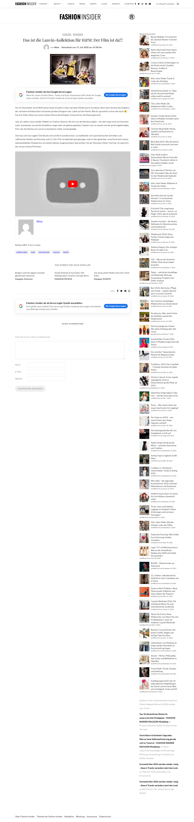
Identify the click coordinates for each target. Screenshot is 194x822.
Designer (78, 34)
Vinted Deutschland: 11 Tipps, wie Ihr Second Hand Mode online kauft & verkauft (164, 93)
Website (18, 378)
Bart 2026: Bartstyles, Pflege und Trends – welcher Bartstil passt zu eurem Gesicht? (163, 291)
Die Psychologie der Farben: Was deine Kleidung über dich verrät (163, 329)
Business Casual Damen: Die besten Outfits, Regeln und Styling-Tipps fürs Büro (163, 632)
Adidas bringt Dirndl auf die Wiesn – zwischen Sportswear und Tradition (164, 445)
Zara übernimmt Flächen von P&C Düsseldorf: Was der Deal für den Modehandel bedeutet (164, 173)
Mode (66, 252)
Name (17, 365)
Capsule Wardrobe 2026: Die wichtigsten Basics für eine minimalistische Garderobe (163, 604)
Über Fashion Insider (25, 816)
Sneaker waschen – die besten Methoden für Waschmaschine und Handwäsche (164, 224)
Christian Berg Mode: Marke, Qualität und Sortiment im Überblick (163, 131)
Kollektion (44, 252)
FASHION (43, 4)
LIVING (104, 4)
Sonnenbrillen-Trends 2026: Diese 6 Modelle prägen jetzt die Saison (165, 342)
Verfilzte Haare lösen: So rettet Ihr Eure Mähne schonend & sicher (164, 496)
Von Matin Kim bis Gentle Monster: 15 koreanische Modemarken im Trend (162, 198)
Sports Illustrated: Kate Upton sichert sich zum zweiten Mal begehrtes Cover (164, 52)
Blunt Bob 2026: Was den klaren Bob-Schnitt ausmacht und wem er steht (165, 144)
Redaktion (69, 816)
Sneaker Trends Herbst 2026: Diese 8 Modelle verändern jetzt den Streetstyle (165, 119)
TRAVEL (82, 4)
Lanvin (56, 252)
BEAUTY (57, 4)
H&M (33, 252)
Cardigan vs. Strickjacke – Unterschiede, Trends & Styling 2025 (164, 471)
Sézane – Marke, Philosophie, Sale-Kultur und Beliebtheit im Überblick (164, 658)
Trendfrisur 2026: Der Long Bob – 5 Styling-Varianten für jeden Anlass (164, 367)
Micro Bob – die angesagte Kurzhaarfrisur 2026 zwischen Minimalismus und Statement (164, 483)
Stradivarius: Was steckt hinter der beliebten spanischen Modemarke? (164, 316)
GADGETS (116, 4)
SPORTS (93, 4)
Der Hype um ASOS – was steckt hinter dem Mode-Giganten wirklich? (162, 420)
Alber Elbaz (21, 252)
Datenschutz (105, 816)
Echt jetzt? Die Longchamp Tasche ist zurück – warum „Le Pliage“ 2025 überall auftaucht (164, 211)
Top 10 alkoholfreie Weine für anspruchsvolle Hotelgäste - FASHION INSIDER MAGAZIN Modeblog (157, 718)
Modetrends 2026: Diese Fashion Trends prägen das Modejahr (162, 237)
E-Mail (18, 371)
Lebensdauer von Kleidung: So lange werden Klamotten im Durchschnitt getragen (164, 645)
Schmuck (28, 279)
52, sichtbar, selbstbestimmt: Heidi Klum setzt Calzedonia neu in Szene (165, 578)
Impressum (92, 816)
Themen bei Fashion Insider (49, 816)
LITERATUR (129, 4)
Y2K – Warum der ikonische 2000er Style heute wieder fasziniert (163, 262)
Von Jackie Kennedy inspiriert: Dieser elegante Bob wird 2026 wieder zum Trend (158, 704)
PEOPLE (68, 279)
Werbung (80, 816)
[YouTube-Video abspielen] (72, 183)
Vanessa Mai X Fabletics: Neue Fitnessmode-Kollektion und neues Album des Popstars (164, 591)
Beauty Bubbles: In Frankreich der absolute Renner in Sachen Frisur (164, 40)
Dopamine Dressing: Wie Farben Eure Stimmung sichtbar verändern (165, 537)
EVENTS (71, 4)
